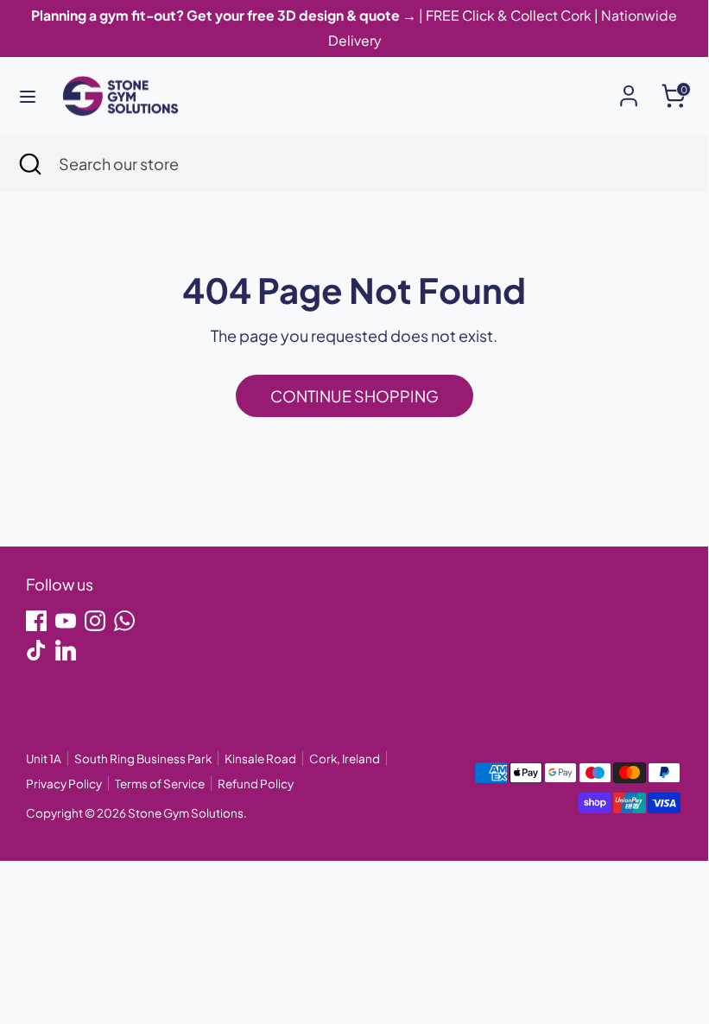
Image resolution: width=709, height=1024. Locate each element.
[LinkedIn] (65, 650)
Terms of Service (160, 783)
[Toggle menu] (27, 96)
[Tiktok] (36, 650)
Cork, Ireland (344, 758)
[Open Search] (29, 163)
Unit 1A (43, 758)
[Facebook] (36, 620)
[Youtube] (65, 620)
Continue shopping (354, 396)
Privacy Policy (64, 783)
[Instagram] (95, 620)
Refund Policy (256, 783)
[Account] (628, 90)
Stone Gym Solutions (186, 813)
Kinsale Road (260, 758)
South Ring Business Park (143, 758)
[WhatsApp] (124, 620)
